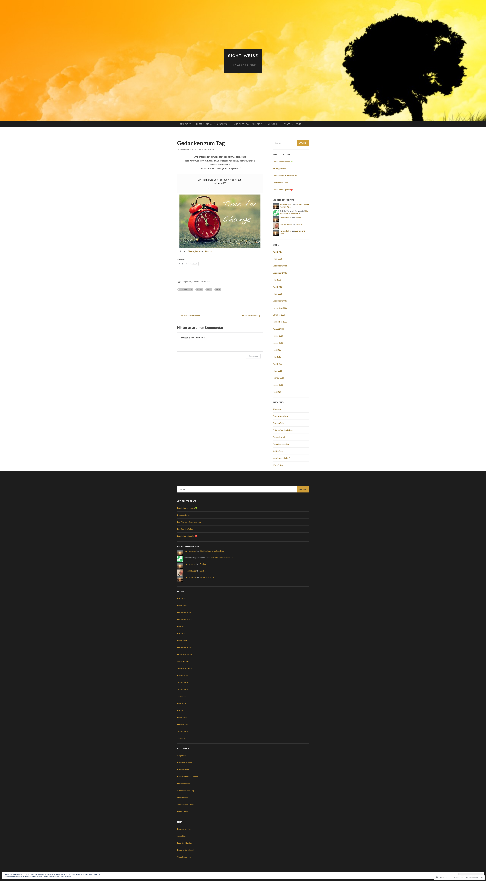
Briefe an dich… (204, 124)
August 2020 (278, 329)
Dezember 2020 (280, 300)
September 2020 (280, 321)
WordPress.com (184, 857)
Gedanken (222, 124)
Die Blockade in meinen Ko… (294, 212)
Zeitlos (298, 217)
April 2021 (277, 287)
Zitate (287, 124)
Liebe (199, 290)
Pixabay (208, 251)
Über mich (273, 124)
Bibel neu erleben (280, 416)
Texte (298, 124)
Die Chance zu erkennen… (189, 315)
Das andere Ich (279, 437)
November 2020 (280, 308)
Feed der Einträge (184, 843)
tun (218, 290)
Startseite (185, 124)
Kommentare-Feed (185, 850)
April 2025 (277, 252)
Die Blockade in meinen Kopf (285, 175)
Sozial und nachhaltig (252, 315)
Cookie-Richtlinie (65, 876)
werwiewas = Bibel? (281, 458)
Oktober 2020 (279, 315)
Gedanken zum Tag (201, 281)
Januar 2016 (278, 343)
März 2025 (277, 258)
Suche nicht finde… (208, 577)
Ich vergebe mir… (280, 168)
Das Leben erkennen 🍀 (283, 161)
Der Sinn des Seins (280, 182)
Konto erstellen (183, 829)
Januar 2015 (278, 385)
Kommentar (253, 356)
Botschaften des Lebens (283, 430)
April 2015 (277, 364)
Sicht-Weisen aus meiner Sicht (248, 124)
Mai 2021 (277, 279)
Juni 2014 (277, 392)
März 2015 (277, 371)
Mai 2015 (277, 357)
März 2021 (277, 294)
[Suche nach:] (291, 143)
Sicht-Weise (278, 451)
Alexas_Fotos (194, 251)
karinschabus (206, 149)
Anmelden (181, 836)
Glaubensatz (185, 290)
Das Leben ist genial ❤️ (283, 189)
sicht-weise (243, 55)
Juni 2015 (277, 350)
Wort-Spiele (278, 465)
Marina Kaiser (286, 224)
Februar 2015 (278, 378)
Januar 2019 (278, 336)
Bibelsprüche (278, 423)
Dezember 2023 (280, 273)
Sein (209, 290)
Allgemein (187, 281)
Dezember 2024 (280, 265)
